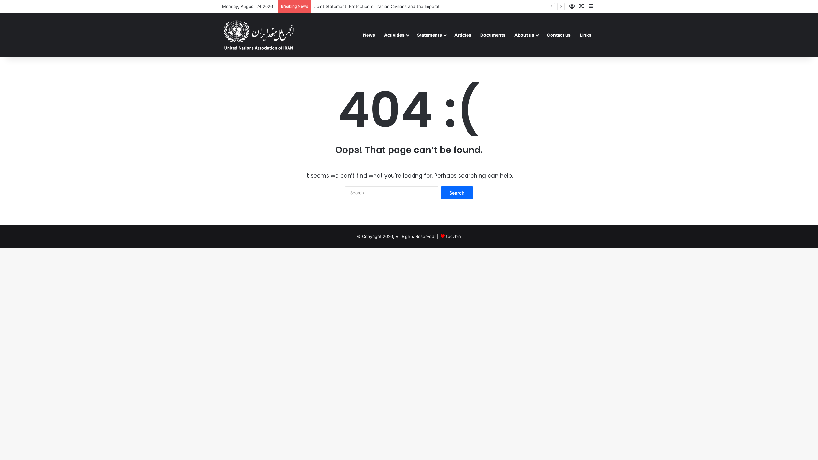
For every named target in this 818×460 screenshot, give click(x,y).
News (369, 35)
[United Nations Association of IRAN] (259, 35)
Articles (462, 35)
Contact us (559, 35)
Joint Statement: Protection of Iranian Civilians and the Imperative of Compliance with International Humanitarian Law (431, 6)
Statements (429, 35)
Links (585, 35)
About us (524, 35)
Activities (394, 35)
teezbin (453, 236)
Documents (492, 35)
